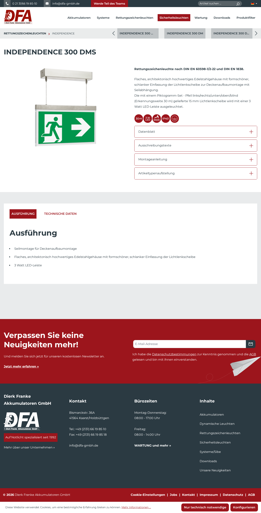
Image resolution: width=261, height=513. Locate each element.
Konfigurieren (244, 507)
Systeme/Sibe (210, 452)
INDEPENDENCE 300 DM (185, 33)
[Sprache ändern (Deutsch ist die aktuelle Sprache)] (254, 3)
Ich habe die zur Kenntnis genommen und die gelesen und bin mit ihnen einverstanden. (194, 357)
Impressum (209, 495)
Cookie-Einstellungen (148, 495)
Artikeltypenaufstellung (156, 173)
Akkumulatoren (212, 414)
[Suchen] (238, 3)
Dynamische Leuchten (217, 424)
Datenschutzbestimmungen (174, 354)
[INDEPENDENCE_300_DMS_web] (65, 107)
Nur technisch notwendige (205, 507)
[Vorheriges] (113, 33)
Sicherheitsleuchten (215, 442)
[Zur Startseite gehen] (18, 17)
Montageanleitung (152, 159)
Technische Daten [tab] (60, 214)
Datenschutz (233, 495)
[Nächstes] (256, 33)
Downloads (208, 461)
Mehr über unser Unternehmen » (29, 447)
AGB (252, 354)
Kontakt (188, 495)
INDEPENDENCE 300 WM (138, 33)
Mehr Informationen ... (136, 507)
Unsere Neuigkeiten (215, 470)
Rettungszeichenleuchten (220, 433)
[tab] (23, 214)
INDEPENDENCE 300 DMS (232, 33)
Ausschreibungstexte (154, 145)
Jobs (173, 495)
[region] (185, 33)
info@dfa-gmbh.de (65, 3)
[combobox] (216, 3)
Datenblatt (146, 131)
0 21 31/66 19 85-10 (24, 3)
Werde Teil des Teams (109, 3)
